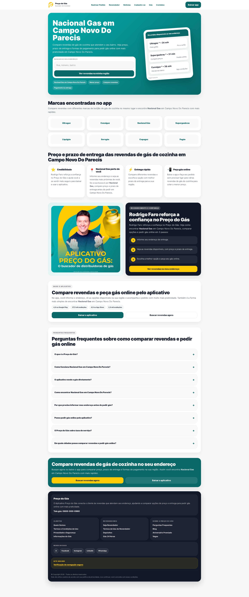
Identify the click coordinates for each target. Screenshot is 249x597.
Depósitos (107, 532)
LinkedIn (90, 551)
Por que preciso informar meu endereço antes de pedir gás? (83, 405)
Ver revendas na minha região (94, 73)
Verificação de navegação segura (68, 565)
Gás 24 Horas (109, 536)
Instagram (78, 551)
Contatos (160, 5)
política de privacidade (91, 577)
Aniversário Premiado (162, 532)
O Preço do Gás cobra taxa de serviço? (73, 430)
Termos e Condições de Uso (66, 529)
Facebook (65, 551)
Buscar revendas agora (161, 315)
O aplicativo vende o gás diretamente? (73, 379)
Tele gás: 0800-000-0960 (67, 511)
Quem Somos (59, 525)
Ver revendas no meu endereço (163, 269)
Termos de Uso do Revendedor (116, 529)
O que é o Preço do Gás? (66, 354)
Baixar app (193, 5)
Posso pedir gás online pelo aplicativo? (73, 418)
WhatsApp (102, 551)
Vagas (155, 536)
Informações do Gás (62, 536)
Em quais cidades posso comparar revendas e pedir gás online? (85, 443)
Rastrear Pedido (98, 5)
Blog (155, 529)
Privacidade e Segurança (64, 532)
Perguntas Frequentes (162, 525)
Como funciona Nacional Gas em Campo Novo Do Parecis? (82, 367)
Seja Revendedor (110, 525)
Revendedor (114, 5)
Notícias (127, 5)
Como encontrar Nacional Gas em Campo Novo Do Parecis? (83, 392)
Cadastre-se (139, 5)
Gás (151, 5)
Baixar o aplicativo (87, 315)
